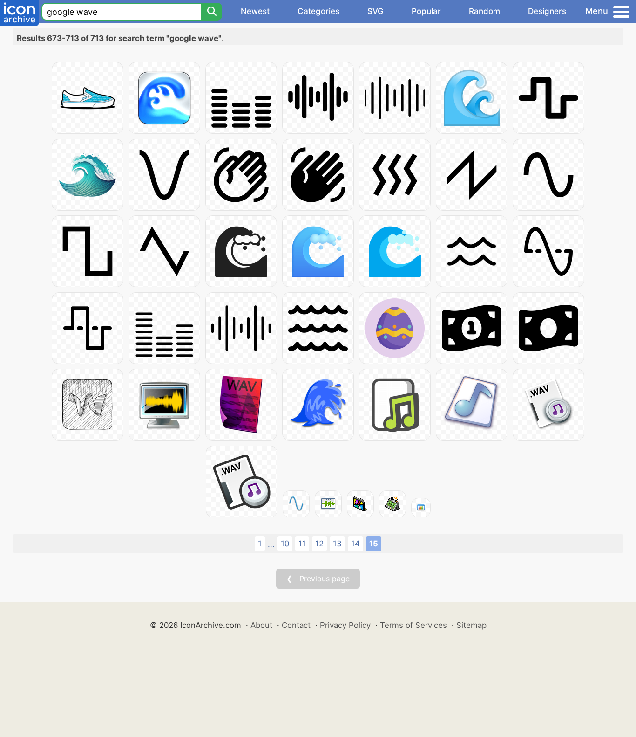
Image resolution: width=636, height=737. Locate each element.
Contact (296, 625)
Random (484, 11)
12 (319, 543)
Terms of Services (413, 625)
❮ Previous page (318, 578)
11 (302, 543)
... (271, 544)
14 (355, 543)
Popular (426, 11)
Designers (547, 11)
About (261, 625)
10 (285, 543)
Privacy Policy (345, 625)
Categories (318, 11)
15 (373, 543)
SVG (375, 11)
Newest (255, 11)
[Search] (211, 12)
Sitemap (471, 625)
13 (337, 543)
